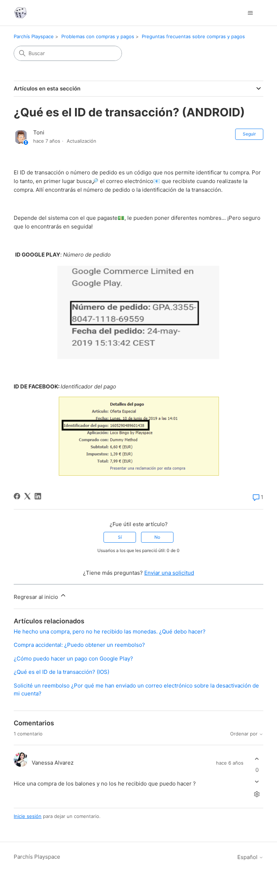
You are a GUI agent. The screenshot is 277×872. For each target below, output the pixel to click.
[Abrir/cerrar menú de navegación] (250, 13)
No (157, 537)
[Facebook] (17, 496)
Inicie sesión (27, 816)
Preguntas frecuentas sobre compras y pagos (193, 36)
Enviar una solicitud (169, 572)
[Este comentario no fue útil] (257, 781)
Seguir (249, 134)
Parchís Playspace (34, 36)
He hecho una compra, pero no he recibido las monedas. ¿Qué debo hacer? (110, 631)
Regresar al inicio (37, 596)
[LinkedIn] (38, 496)
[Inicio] (20, 12)
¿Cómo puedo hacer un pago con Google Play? (73, 658)
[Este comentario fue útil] (257, 758)
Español (248, 857)
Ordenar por (244, 734)
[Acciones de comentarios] (257, 794)
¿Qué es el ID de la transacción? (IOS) (61, 671)
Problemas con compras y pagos (97, 36)
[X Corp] (27, 496)
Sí (120, 537)
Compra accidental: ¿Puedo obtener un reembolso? (79, 644)
